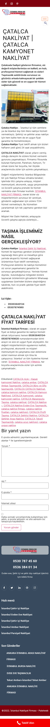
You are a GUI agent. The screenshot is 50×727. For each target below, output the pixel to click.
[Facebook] (6, 3)
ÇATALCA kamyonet (22, 395)
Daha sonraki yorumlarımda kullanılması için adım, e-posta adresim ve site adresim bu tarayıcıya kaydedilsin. (24, 519)
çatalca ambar (29, 382)
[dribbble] (27, 587)
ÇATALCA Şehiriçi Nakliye (23, 415)
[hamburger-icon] (45, 19)
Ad (3, 481)
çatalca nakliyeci (19, 412)
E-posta (6, 492)
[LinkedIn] (19, 587)
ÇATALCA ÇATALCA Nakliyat (29, 389)
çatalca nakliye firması (13, 408)
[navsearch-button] (45, 23)
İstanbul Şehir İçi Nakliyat (32, 248)
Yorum (5, 446)
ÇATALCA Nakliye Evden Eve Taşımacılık (25, 405)
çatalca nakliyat (18, 402)
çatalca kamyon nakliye (13, 392)
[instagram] (12, 3)
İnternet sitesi (8, 503)
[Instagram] (35, 587)
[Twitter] (12, 587)
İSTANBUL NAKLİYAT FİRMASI (24, 361)
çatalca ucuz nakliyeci (26, 422)
